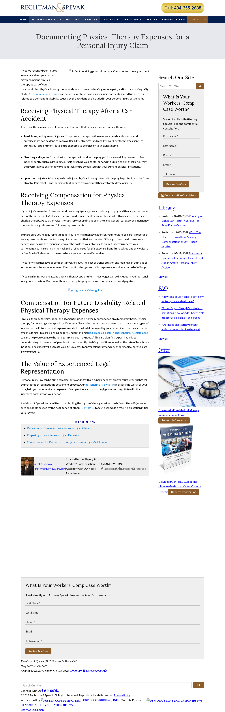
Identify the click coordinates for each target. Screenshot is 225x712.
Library (166, 208)
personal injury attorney (45, 94)
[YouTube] (51, 690)
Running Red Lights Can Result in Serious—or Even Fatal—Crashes (182, 220)
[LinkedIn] (48, 690)
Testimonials (132, 19)
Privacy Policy (122, 695)
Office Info (76, 670)
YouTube (140, 468)
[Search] (200, 86)
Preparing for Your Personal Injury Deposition (54, 435)
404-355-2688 (187, 7)
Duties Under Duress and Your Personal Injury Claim (58, 428)
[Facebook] (42, 690)
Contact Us (198, 19)
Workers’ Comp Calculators (51, 19)
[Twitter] (45, 690)
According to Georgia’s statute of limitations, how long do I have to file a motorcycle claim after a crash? (182, 313)
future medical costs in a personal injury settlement (117, 332)
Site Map (26, 709)
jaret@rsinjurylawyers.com (50, 468)
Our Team (109, 19)
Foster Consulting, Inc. (100, 700)
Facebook (109, 468)
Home (23, 19)
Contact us (88, 407)
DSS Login (38, 709)
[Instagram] (54, 690)
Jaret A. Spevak (43, 464)
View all (163, 276)
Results (152, 19)
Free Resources (172, 19)
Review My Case (176, 184)
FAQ (163, 288)
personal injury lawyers (99, 384)
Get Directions (95, 670)
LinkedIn (127, 468)
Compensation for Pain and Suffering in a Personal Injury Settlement (67, 442)
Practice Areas (85, 19)
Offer (164, 350)
